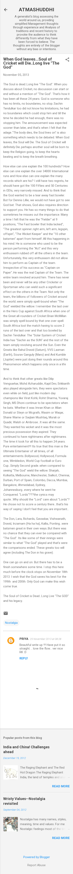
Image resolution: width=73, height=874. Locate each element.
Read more (61, 786)
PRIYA (23, 639)
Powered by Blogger (36, 857)
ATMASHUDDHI (36, 9)
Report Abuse (36, 865)
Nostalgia (11, 623)
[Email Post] (5, 615)
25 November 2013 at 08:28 (45, 638)
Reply (23, 658)
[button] (67, 60)
